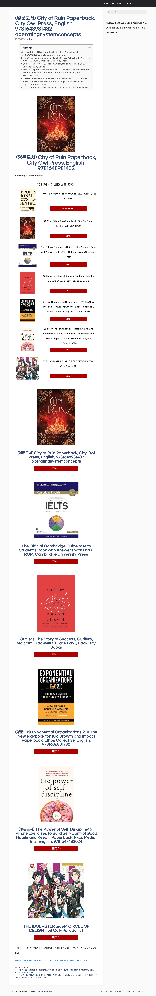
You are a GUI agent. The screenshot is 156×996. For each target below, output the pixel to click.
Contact (140, 991)
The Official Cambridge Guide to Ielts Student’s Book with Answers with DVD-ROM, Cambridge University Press (56, 59)
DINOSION (109, 4)
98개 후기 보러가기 (68, 208)
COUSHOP (23, 968)
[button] (138, 3)
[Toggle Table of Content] (88, 48)
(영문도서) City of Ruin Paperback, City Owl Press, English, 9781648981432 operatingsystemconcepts (50, 53)
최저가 (68, 236)
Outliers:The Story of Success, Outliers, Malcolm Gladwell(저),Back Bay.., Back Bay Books (56, 65)
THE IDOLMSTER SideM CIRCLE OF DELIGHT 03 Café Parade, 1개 (55, 87)
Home (119, 4)
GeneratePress (45, 991)
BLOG (129, 4)
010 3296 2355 (106, 991)
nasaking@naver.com (125, 991)
